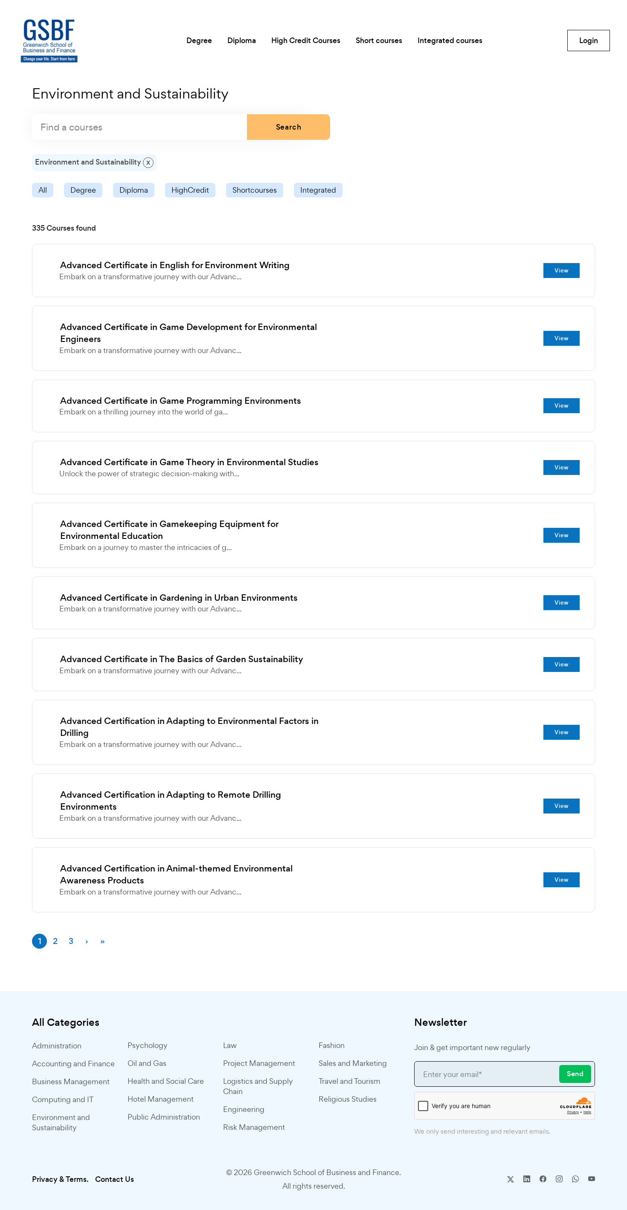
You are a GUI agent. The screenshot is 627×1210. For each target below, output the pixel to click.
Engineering (243, 1109)
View (561, 270)
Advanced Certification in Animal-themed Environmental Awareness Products (176, 875)
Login (588, 40)
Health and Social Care (166, 1081)
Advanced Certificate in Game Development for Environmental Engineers (188, 333)
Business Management (71, 1081)
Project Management (259, 1063)
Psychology (148, 1045)
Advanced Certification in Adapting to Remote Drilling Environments (170, 801)
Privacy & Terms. (60, 1179)
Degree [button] (199, 40)
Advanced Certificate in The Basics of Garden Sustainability (181, 659)
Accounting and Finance (73, 1063)
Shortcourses (254, 190)
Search (289, 127)
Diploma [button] (241, 40)
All (42, 190)
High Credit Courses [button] (305, 40)
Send (575, 1074)
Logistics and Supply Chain (258, 1086)
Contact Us (114, 1179)
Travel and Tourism (349, 1081)
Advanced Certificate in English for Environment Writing (175, 265)
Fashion (332, 1045)
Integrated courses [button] (450, 40)
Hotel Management (161, 1099)
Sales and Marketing (353, 1063)
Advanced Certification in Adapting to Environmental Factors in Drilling (189, 727)
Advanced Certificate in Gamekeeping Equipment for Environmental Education (169, 530)
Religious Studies (348, 1099)
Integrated (318, 190)
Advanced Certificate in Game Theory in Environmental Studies (189, 462)
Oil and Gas (147, 1063)
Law (230, 1045)
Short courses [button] (379, 40)
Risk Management (254, 1127)
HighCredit (190, 190)
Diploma (133, 190)
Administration (56, 1046)
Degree (83, 190)
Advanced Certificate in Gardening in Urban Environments (179, 598)
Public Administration (164, 1117)
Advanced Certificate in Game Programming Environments (180, 401)
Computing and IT (62, 1099)
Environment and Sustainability (61, 1122)
